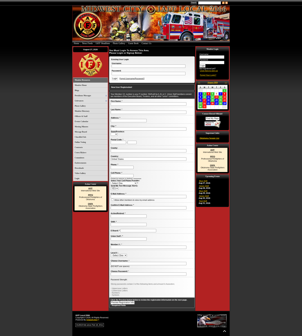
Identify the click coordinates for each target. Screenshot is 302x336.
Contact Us (146, 43)
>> (226, 82)
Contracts (79, 147)
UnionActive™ (92, 320)
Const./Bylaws (80, 152)
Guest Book (133, 43)
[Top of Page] (224, 331)
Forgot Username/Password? (132, 79)
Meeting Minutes (81, 127)
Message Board (81, 132)
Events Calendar (81, 121)
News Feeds (87, 43)
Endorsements (80, 163)
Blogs (77, 90)
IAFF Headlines (103, 43)
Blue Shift (203, 181)
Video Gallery (80, 173)
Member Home (81, 85)
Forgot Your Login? (208, 75)
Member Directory (82, 111)
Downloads (79, 168)
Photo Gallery (119, 43)
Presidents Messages (83, 95)
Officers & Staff (81, 116)
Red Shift (203, 201)
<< (199, 82)
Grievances (79, 101)
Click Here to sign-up (209, 71)
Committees (79, 158)
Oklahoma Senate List (209, 138)
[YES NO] (114, 188)
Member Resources (82, 80)
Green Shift (204, 186)
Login (77, 178)
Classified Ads (80, 137)
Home (76, 43)
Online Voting (80, 142)
